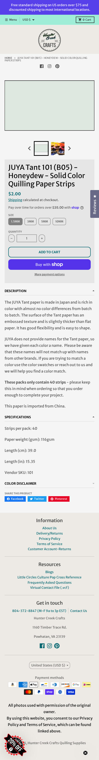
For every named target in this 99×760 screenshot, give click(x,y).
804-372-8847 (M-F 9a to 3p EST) (39, 611)
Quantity (15, 231)
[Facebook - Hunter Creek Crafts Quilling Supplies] (42, 66)
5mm (44, 221)
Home (8, 58)
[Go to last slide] (29, 148)
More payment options (50, 274)
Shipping (15, 200)
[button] (42, 717)
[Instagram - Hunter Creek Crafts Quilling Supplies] (49, 66)
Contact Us (78, 611)
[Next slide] (69, 148)
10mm (59, 221)
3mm (30, 221)
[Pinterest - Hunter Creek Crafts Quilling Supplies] (57, 66)
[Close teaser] (85, 753)
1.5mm (15, 221)
